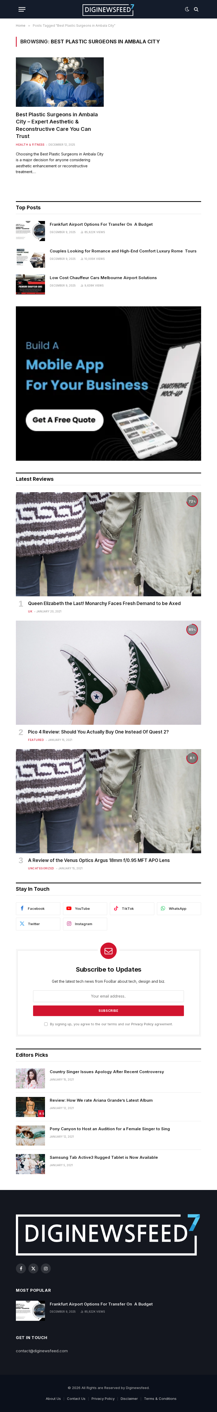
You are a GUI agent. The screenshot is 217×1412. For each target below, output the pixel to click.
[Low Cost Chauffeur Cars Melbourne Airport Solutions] (30, 284)
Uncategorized (41, 868)
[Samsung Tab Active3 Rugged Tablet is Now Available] (30, 1164)
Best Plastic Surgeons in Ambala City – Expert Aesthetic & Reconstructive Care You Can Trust (57, 125)
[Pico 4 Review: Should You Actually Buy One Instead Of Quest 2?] (108, 673)
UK (30, 611)
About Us (53, 1398)
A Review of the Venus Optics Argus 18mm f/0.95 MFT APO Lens (99, 860)
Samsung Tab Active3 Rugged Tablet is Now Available (104, 1157)
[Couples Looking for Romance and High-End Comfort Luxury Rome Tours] (30, 258)
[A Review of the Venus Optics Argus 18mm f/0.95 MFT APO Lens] (108, 801)
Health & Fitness (30, 144)
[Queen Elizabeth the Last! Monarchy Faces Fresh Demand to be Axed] (108, 544)
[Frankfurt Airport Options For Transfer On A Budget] (30, 231)
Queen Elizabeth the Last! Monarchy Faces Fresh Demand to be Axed (104, 603)
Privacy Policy (142, 1024)
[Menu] (22, 9)
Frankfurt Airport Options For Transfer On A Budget (101, 224)
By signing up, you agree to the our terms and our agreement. (111, 1024)
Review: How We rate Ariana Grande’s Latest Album (101, 1100)
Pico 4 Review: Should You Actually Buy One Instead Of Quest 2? (98, 732)
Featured (36, 739)
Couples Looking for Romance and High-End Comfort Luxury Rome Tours (123, 250)
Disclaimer (129, 1398)
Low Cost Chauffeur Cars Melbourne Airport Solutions (103, 277)
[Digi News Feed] (109, 9)
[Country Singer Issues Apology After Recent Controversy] (30, 1078)
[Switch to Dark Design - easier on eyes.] (187, 9)
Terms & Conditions (160, 1398)
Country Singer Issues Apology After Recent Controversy (107, 1071)
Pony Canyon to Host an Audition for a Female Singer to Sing (110, 1128)
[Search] (195, 9)
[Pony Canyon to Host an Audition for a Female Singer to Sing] (30, 1135)
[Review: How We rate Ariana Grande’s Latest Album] (30, 1107)
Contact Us (76, 1398)
